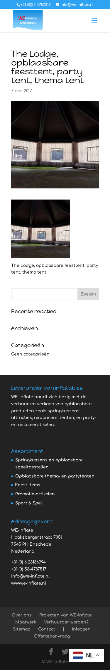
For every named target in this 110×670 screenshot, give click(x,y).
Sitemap (22, 629)
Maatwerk (25, 622)
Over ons (22, 615)
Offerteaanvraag (52, 636)
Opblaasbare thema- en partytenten (54, 476)
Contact (46, 629)
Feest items (27, 485)
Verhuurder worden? (66, 622)
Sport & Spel (28, 503)
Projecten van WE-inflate (65, 615)
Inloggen (81, 629)
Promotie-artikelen (35, 494)
